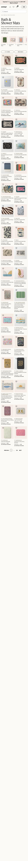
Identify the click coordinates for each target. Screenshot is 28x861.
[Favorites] (13, 7)
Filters (8, 51)
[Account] (10, 7)
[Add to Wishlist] (3, 56)
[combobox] (14, 11)
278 (17, 450)
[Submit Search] (3, 11)
